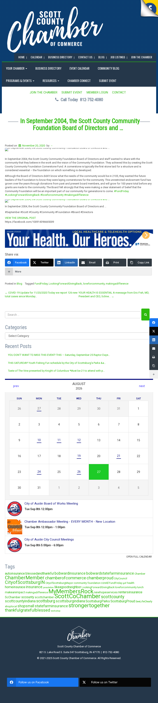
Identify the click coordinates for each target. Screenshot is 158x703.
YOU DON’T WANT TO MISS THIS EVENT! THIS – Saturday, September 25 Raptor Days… (59, 354)
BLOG (101, 57)
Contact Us (85, 57)
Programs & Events (19, 80)
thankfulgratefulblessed (27, 610)
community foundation (87, 582)
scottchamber (44, 597)
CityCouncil (120, 578)
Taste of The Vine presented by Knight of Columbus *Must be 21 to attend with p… (56, 370)
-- (51, 145)
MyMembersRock (71, 591)
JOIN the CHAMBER (141, 57)
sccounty (27, 597)
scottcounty (112, 596)
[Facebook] (153, 322)
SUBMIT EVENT (107, 80)
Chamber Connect (79, 80)
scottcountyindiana (20, 601)
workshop (55, 611)
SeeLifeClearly (144, 601)
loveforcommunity (94, 283)
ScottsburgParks (98, 601)
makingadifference (117, 283)
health (130, 582)
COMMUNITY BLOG (108, 68)
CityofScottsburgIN (25, 582)
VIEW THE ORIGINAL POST (20, 217)
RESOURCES (50, 80)
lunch (140, 587)
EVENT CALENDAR (79, 68)
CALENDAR (36, 57)
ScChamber (13, 597)
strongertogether (89, 605)
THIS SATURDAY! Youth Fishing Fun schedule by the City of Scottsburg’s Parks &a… (57, 362)
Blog (19, 283)
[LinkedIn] (153, 339)
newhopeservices (106, 592)
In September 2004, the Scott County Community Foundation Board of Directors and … (80, 124)
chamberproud (100, 577)
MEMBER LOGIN (97, 92)
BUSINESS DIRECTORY (60, 57)
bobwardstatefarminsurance (110, 573)
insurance (34, 587)
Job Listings (117, 57)
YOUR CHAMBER (15, 68)
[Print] (153, 357)
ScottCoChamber (77, 596)
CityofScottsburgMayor (59, 582)
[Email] (153, 348)
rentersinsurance (130, 592)
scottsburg (45, 601)
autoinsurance (15, 573)
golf (125, 583)
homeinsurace (15, 587)
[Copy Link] (153, 365)
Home (21, 57)
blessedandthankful (40, 573)
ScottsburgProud (122, 601)
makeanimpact (15, 592)
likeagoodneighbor (67, 587)
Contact (119, 92)
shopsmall (25, 606)
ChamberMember (24, 578)
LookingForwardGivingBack (65, 283)
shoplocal (11, 606)
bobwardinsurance (70, 573)
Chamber (140, 573)
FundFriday (41, 283)
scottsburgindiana (70, 601)
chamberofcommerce (65, 577)
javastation (48, 587)
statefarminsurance (51, 606)
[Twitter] (153, 331)
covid (104, 583)
